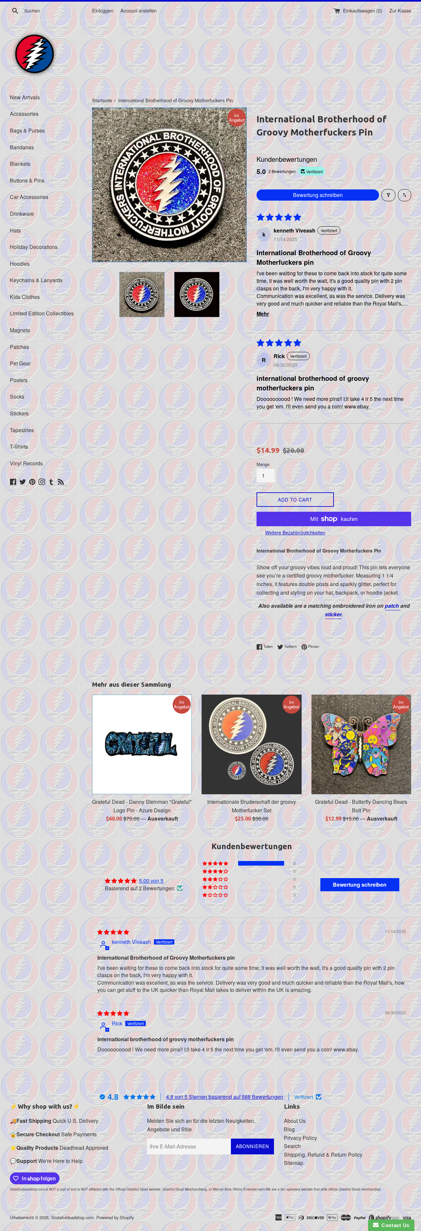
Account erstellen (138, 10)
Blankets (20, 163)
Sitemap (293, 1163)
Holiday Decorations (34, 247)
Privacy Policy (300, 1138)
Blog (289, 1129)
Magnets (20, 330)
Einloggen (102, 10)
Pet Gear (20, 363)
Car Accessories (29, 197)
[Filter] (388, 195)
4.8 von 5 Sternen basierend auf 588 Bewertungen (224, 1096)
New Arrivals (25, 97)
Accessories (24, 113)
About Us (295, 1120)
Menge (263, 464)
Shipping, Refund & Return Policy (323, 1154)
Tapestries (22, 430)
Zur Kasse (400, 10)
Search (292, 1146)
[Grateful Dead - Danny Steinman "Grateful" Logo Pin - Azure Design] (142, 744)
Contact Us (394, 1225)
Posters (19, 380)
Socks (17, 396)
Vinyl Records (26, 463)
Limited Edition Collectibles (42, 313)
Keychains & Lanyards (36, 280)
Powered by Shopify (115, 1217)
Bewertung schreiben (318, 195)
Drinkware (22, 213)
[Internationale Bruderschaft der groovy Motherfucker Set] (251, 744)
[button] (216, 863)
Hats (15, 230)
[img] (113, 932)
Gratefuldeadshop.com (72, 1217)
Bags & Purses (27, 130)
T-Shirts (19, 446)
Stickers (19, 413)
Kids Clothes (25, 297)
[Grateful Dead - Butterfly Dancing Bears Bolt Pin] (361, 744)
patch (392, 605)
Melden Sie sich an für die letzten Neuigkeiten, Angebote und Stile (201, 1125)
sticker (333, 614)
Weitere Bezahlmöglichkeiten (295, 532)
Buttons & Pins (27, 180)
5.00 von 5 (151, 880)
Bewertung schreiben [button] (359, 884)
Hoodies (20, 263)
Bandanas (22, 147)
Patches (19, 347)
